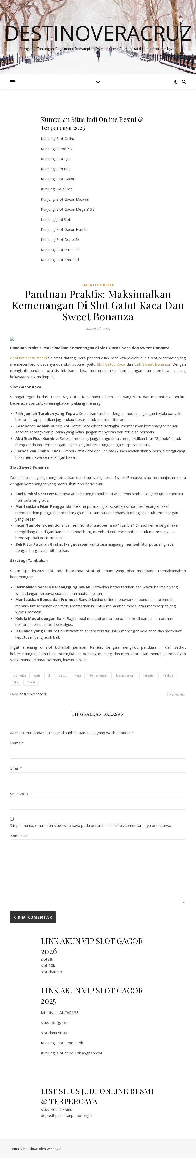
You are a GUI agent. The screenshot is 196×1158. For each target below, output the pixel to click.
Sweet (31, 682)
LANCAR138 (68, 1012)
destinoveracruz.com (28, 357)
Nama (16, 742)
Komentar (19, 835)
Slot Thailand (68, 259)
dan (37, 675)
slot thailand (51, 971)
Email (16, 768)
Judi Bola (64, 168)
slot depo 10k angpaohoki (79, 1052)
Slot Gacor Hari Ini (72, 229)
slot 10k (48, 965)
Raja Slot (64, 188)
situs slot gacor (54, 1022)
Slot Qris (64, 158)
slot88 (46, 959)
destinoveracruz (33, 694)
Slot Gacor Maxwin (73, 199)
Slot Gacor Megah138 (76, 209)
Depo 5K (64, 148)
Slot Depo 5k (68, 239)
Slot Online (66, 138)
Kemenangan (98, 675)
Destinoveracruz (98, 32)
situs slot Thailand (56, 1109)
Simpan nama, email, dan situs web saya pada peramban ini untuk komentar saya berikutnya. (90, 825)
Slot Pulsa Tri (68, 249)
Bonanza (20, 675)
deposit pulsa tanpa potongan (67, 1115)
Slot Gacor (66, 178)
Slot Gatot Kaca (111, 364)
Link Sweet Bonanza (152, 364)
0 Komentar (176, 694)
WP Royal (54, 1148)
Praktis (168, 675)
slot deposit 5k (70, 1042)
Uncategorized (98, 285)
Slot (16, 682)
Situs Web (19, 793)
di (49, 675)
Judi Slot (63, 219)
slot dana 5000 (54, 1032)
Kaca (78, 675)
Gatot (62, 675)
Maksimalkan (125, 675)
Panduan (149, 675)
